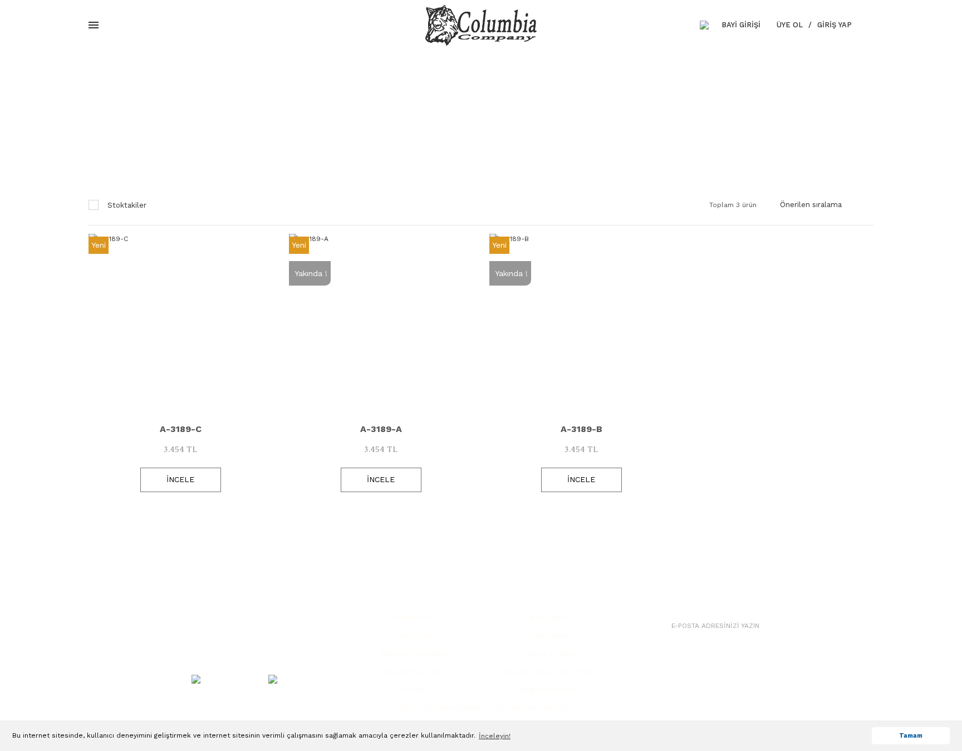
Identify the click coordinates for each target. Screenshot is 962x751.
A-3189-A (381, 429)
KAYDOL (812, 625)
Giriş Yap (834, 25)
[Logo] (481, 25)
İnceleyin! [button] (495, 736)
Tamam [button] (910, 735)
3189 (529, 125)
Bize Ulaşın (548, 617)
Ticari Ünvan (414, 635)
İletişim (414, 689)
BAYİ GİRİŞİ (740, 25)
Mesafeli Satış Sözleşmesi (548, 671)
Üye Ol (790, 25)
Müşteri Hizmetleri (414, 653)
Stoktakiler (126, 205)
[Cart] (870, 25)
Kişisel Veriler (548, 635)
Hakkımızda (414, 617)
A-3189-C (181, 429)
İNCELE (180, 479)
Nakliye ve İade (548, 653)
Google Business (414, 671)
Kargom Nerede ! (548, 689)
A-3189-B (581, 429)
